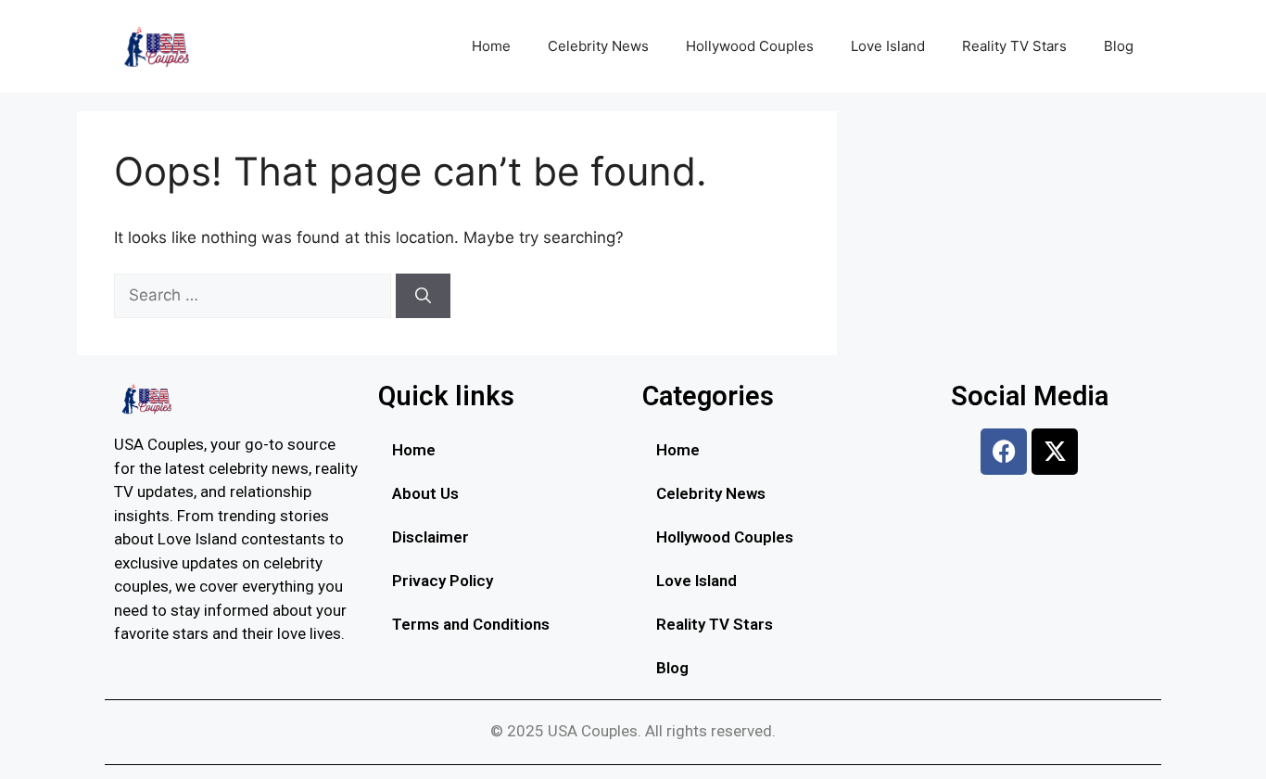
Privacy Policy (442, 580)
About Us (425, 493)
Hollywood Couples (750, 46)
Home (491, 46)
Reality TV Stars (1014, 46)
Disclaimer (430, 537)
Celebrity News (598, 46)
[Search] (423, 296)
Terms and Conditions (471, 624)
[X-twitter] (1055, 451)
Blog (1118, 46)
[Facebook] (1004, 451)
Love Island (888, 46)
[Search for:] (255, 295)
